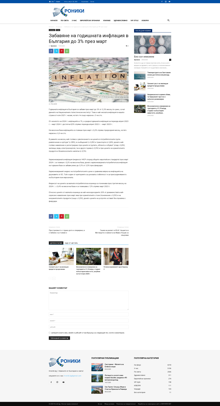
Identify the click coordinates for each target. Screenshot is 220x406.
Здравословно (120, 20)
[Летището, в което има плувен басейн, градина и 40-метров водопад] (97, 378)
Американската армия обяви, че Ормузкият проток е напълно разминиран (158, 97)
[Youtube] (169, 1)
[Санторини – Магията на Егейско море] (97, 367)
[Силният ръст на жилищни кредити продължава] (61, 256)
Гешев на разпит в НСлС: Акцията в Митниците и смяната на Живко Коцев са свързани (112, 232)
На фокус (59, 27)
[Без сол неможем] (152, 44)
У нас (74, 20)
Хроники (54, 46)
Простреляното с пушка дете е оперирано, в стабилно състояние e (67, 231)
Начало (54, 20)
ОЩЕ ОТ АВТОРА (71, 243)
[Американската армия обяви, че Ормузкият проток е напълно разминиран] (140, 97)
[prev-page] (50, 278)
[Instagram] (165, 1)
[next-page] (53, 278)
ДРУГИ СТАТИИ (56, 243)
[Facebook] (162, 1)
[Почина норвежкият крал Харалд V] (116, 256)
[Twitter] (56, 51)
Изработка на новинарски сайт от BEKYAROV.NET (154, 404)
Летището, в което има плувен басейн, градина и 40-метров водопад (116, 377)
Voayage (106, 20)
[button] (168, 21)
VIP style (134, 20)
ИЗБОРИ (145, 20)
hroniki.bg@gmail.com (72, 376)
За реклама (84, 1)
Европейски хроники (90, 20)
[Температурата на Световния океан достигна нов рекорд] (140, 75)
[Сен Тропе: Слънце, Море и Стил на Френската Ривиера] (97, 390)
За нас (92, 1)
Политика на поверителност (126, 404)
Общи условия (109, 404)
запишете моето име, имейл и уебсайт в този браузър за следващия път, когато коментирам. (88, 333)
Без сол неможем (144, 56)
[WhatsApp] (67, 51)
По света (65, 20)
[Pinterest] (61, 51)
